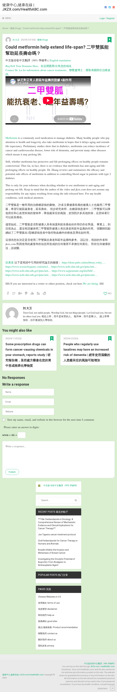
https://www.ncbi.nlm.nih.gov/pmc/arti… (74, 266)
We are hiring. (91, 283)
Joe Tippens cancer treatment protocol (57, 534)
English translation (60, 60)
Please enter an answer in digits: (21, 427)
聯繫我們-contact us (47, 633)
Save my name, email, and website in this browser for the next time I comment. (51, 419)
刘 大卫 (15, 40)
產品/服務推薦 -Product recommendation (58, 627)
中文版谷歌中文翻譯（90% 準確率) (99, 663)
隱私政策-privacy (46, 645)
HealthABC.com (108, 666)
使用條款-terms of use (49, 603)
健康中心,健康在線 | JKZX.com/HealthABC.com (24, 7)
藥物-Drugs (42, 40)
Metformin (11, 138)
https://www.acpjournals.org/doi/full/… (73, 270)
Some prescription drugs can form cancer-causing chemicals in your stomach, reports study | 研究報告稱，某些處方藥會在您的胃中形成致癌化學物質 (29, 354)
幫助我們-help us (46, 615)
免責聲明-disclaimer (47, 609)
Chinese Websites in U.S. (49, 597)
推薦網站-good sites (47, 621)
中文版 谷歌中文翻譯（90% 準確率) (60, 485)
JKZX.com (94, 666)
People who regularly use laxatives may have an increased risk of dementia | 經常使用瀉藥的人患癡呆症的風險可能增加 (87, 352)
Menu (8, 18)
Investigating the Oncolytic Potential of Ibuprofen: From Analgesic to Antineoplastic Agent (56, 562)
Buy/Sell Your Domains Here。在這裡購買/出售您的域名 (38, 66)
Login (102, 18)
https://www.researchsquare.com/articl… (28, 266)
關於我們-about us (47, 639)
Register (111, 18)
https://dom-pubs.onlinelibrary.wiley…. (83, 262)
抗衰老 (9, 262)
